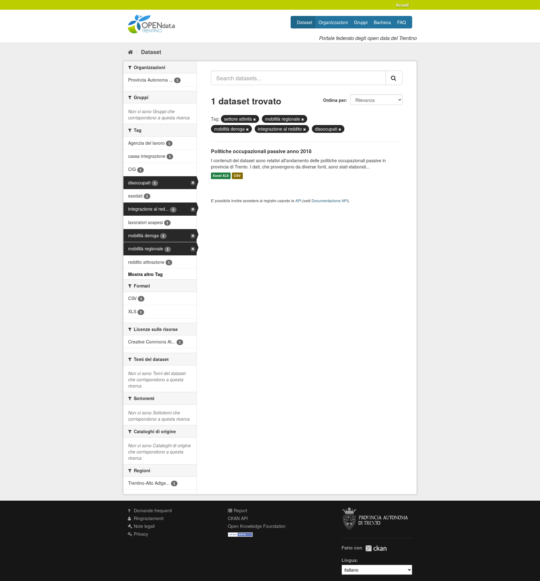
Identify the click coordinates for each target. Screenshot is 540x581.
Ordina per (334, 100)
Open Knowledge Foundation (257, 526)
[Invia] (394, 78)
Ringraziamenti (147, 518)
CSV (237, 175)
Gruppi (361, 22)
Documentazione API (330, 200)
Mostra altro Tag (145, 274)
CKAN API (238, 518)
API (298, 200)
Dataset (304, 22)
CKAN (376, 548)
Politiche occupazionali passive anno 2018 (261, 151)
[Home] (130, 52)
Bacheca (382, 22)
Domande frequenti (152, 510)
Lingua (349, 560)
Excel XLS (221, 175)
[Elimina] (254, 119)
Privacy (140, 534)
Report (239, 510)
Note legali (143, 526)
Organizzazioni (333, 22)
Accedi (402, 5)
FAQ (401, 22)
